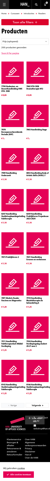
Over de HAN (31, 457)
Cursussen (15, 13)
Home (4, 13)
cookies (21, 468)
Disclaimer (30, 451)
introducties (29, 13)
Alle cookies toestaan (20, 474)
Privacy (28, 448)
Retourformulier (14, 454)
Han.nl (28, 454)
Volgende (37, 405)
